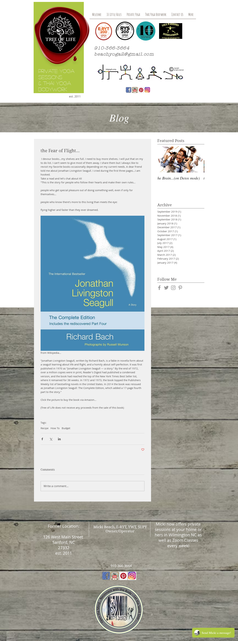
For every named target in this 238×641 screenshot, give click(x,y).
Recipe (44, 428)
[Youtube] (135, 90)
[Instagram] (147, 90)
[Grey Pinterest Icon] (180, 288)
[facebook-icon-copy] (106, 576)
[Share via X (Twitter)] (50, 439)
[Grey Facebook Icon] (159, 288)
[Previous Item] (162, 159)
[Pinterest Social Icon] (123, 576)
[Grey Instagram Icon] (173, 288)
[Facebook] (129, 90)
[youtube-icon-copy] (114, 576)
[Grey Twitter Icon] (166, 288)
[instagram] (132, 576)
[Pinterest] (141, 90)
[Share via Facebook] (42, 439)
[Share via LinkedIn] (59, 439)
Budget (66, 428)
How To (55, 428)
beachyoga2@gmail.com (124, 54)
